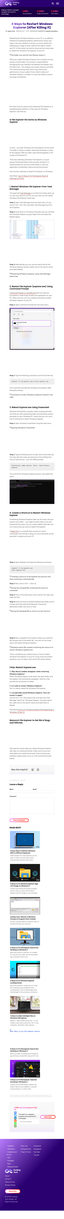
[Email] (15, 1126)
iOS (9, 1158)
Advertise (13, 1191)
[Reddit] (15, 1121)
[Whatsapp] (15, 1123)
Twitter (36, 1155)
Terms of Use (10, 1182)
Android (11, 1146)
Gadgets (11, 1161)
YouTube (37, 1152)
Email (35, 789)
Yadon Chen (11, 31)
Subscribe (48, 1117)
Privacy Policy (10, 1185)
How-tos (24, 1146)
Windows (11, 1149)
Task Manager (25, 193)
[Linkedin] (15, 1118)
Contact (8, 1179)
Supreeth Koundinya (51, 31)
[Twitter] (15, 1115)
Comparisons (25, 1149)
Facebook (37, 1146)
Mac (9, 1164)
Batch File (14, 531)
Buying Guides (13, 1167)
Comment (13, 796)
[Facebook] (15, 1113)
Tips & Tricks (25, 1152)
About (7, 1176)
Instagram (37, 1149)
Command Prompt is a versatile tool (23, 293)
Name (12, 789)
